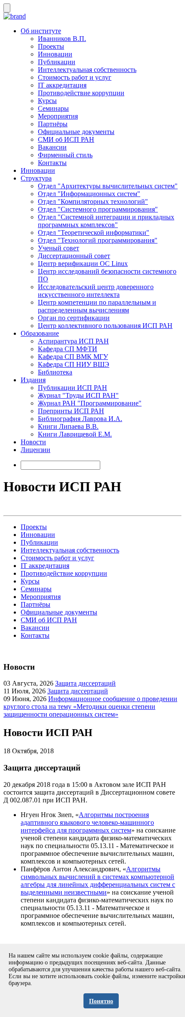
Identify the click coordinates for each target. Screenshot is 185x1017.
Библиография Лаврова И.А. (80, 418)
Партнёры (53, 124)
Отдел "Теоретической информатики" (93, 232)
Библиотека (55, 372)
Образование (40, 333)
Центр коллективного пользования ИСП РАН (105, 325)
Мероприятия (58, 116)
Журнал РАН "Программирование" (90, 403)
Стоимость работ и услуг (74, 77)
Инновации (55, 54)
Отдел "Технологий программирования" (97, 240)
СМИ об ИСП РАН (66, 139)
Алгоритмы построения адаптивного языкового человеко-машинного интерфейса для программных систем (87, 822)
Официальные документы (76, 131)
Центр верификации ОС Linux (83, 263)
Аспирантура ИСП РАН (73, 341)
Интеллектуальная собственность (87, 69)
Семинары (53, 108)
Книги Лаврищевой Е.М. (75, 434)
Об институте (41, 30)
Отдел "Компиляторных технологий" (93, 201)
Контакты (52, 162)
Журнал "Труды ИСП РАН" (78, 395)
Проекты (51, 46)
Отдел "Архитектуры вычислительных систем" (108, 186)
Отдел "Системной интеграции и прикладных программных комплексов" (106, 220)
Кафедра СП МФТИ (67, 349)
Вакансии (52, 147)
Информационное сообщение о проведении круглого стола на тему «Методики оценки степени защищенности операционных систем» (90, 706)
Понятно (101, 1001)
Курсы (47, 100)
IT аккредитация (62, 85)
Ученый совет (58, 248)
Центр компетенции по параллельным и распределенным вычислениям (97, 306)
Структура (36, 178)
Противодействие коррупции (81, 93)
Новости (33, 442)
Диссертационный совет (74, 255)
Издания (33, 380)
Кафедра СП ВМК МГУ (73, 356)
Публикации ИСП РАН (72, 387)
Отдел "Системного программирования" (98, 209)
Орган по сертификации (74, 317)
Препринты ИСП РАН (71, 411)
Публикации (56, 62)
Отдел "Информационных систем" (89, 193)
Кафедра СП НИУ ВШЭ (73, 364)
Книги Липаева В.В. (68, 426)
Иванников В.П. (62, 38)
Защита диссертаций (85, 683)
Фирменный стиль (65, 155)
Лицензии (35, 449)
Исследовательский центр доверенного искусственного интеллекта (96, 290)
